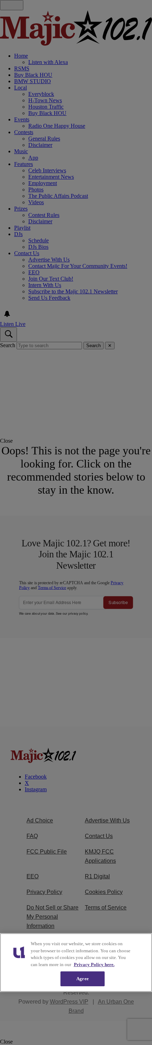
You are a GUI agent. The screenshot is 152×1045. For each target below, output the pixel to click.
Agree (82, 978)
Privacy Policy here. (94, 964)
